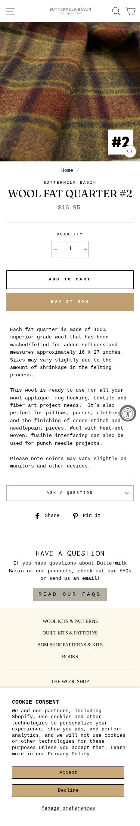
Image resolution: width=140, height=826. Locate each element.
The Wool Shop (70, 682)
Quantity (70, 234)
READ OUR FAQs (70, 594)
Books (70, 657)
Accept (68, 772)
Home (67, 170)
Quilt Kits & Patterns (70, 633)
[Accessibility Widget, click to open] (127, 413)
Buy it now (70, 301)
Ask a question (70, 493)
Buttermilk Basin (70, 183)
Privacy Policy (69, 754)
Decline (68, 790)
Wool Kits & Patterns (70, 621)
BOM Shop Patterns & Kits (70, 645)
